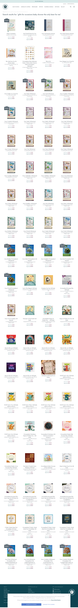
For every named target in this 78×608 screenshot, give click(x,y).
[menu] (38, 6)
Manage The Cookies (49, 604)
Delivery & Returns (31, 592)
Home (4, 11)
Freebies (29, 589)
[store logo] (5, 6)
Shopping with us (32, 586)
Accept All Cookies (31, 604)
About (5, 586)
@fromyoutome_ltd (57, 593)
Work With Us (6, 592)
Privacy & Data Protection (56, 600)
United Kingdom (70, 3)
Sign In (64, 3)
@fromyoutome (57, 589)
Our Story (5, 589)
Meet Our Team (7, 590)
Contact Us (30, 590)
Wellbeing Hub (6, 597)
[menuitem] (16, 6)
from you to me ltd (57, 591)
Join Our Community (57, 586)
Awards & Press (6, 593)
